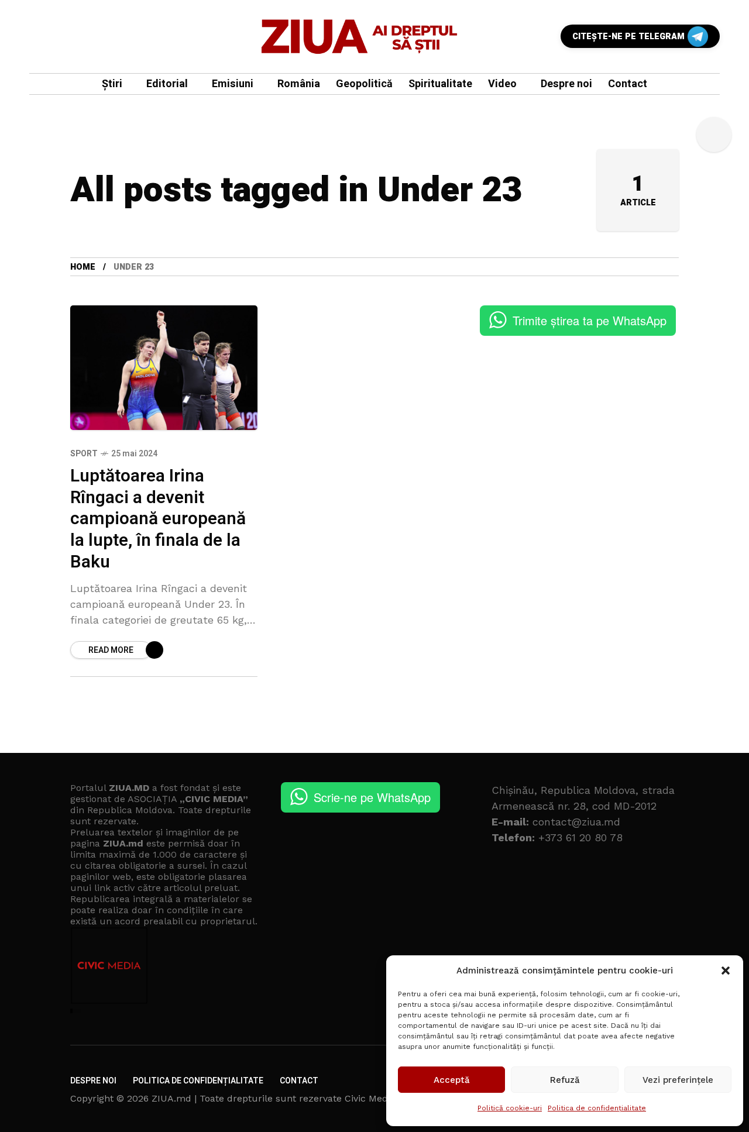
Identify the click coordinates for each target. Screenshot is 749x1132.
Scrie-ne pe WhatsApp (372, 797)
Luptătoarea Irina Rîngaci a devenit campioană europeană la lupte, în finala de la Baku (158, 518)
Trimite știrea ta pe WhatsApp (589, 320)
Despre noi (93, 1081)
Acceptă (452, 1080)
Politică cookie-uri (509, 1108)
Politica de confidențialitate (597, 1108)
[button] (725, 970)
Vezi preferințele (678, 1080)
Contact (299, 1081)
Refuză (565, 1080)
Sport (84, 454)
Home (82, 267)
